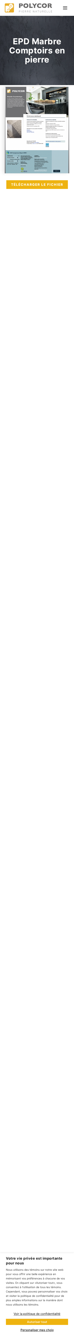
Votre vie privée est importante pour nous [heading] (34, 1260)
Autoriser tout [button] (37, 1322)
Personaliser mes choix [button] (37, 1330)
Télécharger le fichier (37, 185)
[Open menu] (65, 7)
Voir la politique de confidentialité (37, 1314)
